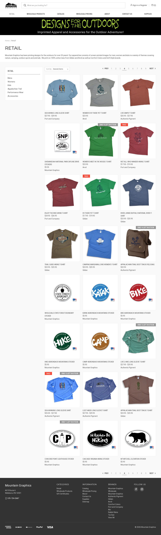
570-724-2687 (13, 498)
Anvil (110, 502)
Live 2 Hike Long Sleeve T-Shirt (133, 362)
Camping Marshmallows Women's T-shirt (100, 264)
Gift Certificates (63, 494)
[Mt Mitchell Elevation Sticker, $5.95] (138, 438)
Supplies (148, 14)
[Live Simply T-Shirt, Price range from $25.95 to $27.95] (138, 92)
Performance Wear (15, 92)
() (154, 5)
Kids (9, 85)
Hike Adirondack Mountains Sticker (60, 362)
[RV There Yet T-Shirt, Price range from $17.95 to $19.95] (100, 192)
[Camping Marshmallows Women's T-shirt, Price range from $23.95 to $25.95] (100, 243)
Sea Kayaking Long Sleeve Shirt (58, 410)
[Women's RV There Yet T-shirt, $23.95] (100, 92)
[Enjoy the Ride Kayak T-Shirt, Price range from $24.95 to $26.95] (62, 192)
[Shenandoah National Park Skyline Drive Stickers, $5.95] (62, 141)
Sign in (135, 5)
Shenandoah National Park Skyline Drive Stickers (62, 163)
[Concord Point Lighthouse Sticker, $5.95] (62, 438)
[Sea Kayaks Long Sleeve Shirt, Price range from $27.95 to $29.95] (62, 92)
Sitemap (85, 502)
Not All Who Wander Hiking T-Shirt (135, 162)
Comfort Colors (114, 504)
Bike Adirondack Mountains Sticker (135, 313)
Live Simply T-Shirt (128, 113)
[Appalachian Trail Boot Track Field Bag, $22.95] (138, 243)
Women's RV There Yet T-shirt (94, 113)
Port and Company (115, 507)
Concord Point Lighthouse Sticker (59, 459)
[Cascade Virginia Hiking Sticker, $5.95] (100, 438)
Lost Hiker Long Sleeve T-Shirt (95, 410)
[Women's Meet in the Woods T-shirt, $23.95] (100, 141)
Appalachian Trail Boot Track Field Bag (137, 264)
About (107, 14)
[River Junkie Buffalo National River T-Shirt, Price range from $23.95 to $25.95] (138, 192)
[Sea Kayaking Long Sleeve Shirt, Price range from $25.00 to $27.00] (62, 389)
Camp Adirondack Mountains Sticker (98, 362)
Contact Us (127, 14)
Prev (106, 69)
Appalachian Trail (15, 89)
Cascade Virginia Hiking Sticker (96, 459)
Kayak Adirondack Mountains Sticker (98, 313)
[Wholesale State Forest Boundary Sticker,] (62, 292)
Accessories (13, 96)
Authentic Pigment (115, 496)
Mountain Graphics (115, 494)
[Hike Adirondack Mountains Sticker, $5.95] (62, 341)
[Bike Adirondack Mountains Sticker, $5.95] (138, 292)
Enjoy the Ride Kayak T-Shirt (56, 213)
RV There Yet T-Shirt (91, 213)
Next (152, 69)
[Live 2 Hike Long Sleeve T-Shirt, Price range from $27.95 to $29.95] (138, 341)
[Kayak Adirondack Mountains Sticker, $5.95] (100, 292)
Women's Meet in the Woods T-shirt (97, 162)
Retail (12, 14)
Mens (10, 78)
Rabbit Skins (113, 512)
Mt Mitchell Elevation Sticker (133, 459)
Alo (109, 510)
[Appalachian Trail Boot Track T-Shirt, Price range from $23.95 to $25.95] (138, 389)
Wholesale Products (36, 14)
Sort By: (49, 69)
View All (111, 518)
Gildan (110, 499)
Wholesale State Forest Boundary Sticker (59, 314)
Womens (11, 82)
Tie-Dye (111, 515)
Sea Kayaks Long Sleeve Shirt (57, 113)
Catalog (60, 14)
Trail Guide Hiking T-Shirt (55, 264)
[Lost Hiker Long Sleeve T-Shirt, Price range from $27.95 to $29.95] (100, 389)
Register (143, 5)
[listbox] (61, 69)
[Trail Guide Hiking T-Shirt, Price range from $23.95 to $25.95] (62, 243)
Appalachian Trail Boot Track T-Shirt (136, 410)
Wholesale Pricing (84, 14)
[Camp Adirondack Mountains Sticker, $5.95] (100, 341)
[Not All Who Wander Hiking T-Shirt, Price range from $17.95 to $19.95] (138, 141)
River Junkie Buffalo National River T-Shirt (136, 214)
